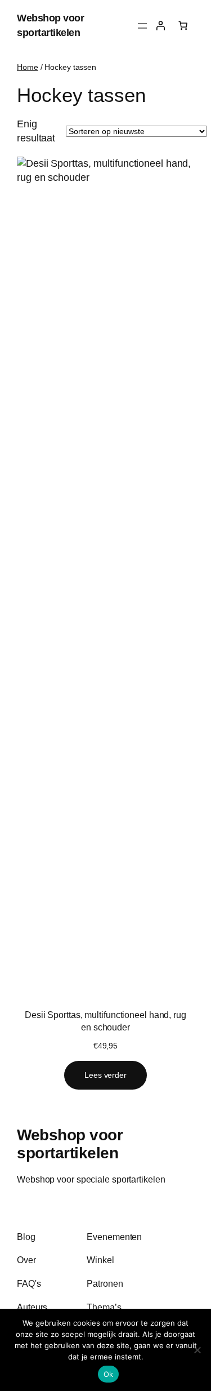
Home (27, 67)
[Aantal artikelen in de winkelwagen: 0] (183, 25)
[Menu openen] (142, 26)
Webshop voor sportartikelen (70, 1144)
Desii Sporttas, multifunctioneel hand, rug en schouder (105, 1021)
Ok (109, 1374)
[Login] (160, 25)
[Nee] (197, 1350)
